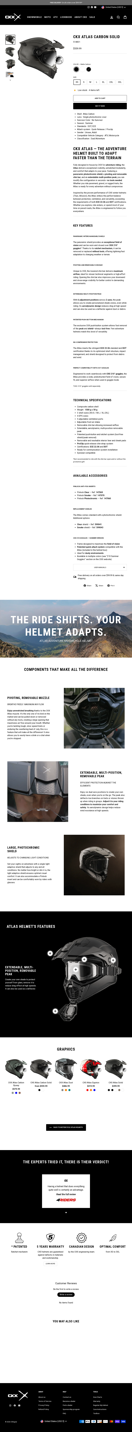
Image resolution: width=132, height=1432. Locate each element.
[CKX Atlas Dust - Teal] (69, 1090)
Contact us (67, 1397)
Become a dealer (69, 1401)
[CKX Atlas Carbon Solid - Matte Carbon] (39, 1090)
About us (41, 1397)
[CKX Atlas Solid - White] (116, 1090)
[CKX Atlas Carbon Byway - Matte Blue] (16, 1093)
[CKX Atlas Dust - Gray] (62, 1090)
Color (82, 64)
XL (103, 82)
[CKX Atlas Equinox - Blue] (94, 1090)
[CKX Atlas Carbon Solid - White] (43, 1090)
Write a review (66, 1294)
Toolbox (96, 1413)
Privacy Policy (43, 1405)
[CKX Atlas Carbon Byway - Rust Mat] (19, 1093)
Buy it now (100, 106)
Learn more (50, 1264)
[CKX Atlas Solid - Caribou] (119, 1090)
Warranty (96, 1401)
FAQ (64, 1413)
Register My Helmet (100, 1405)
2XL (111, 82)
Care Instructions (99, 1409)
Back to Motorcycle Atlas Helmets (68, 1127)
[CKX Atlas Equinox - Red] (87, 1090)
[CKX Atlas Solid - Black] (109, 1090)
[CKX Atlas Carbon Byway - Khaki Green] (12, 1093)
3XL (120, 82)
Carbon (88, 69)
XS (77, 82)
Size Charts (97, 1397)
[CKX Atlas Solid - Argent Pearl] (123, 1090)
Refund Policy (43, 1409)
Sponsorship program (71, 1409)
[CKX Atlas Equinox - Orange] (91, 1090)
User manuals (100, 567)
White (82, 69)
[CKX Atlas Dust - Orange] (66, 1090)
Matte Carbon (76, 69)
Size (74, 77)
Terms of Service (44, 1401)
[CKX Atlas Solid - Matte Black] (112, 1090)
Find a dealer (67, 1405)
